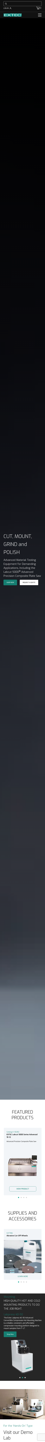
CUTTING (10, 1233)
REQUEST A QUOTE (29, 582)
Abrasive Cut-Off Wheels (17, 1236)
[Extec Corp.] (12, 15)
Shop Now (10, 1334)
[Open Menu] (40, 15)
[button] (18, 1197)
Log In (6, 8)
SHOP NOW (10, 582)
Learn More (23, 1276)
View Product (22, 1189)
